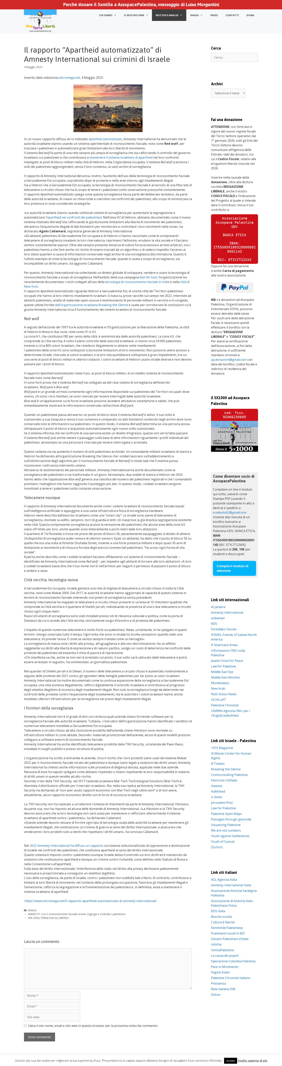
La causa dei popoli (224, 955)
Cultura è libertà (222, 922)
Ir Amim (216, 797)
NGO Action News (224, 694)
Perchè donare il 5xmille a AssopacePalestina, (141, 4)
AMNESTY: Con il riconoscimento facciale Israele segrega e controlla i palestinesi (76, 914)
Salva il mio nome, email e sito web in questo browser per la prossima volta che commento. (93, 1026)
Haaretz (217, 786)
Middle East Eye (222, 672)
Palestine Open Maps (226, 814)
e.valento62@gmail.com (230, 512)
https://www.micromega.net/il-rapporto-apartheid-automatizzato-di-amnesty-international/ (91, 901)
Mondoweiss (220, 683)
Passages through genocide (231, 819)
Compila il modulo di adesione (232, 568)
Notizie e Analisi (167, 15)
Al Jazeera (218, 607)
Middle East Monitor (225, 677)
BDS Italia (218, 911)
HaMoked (218, 791)
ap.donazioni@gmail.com (229, 360)
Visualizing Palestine (226, 825)
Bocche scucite (221, 917)
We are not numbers (226, 830)
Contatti (232, 15)
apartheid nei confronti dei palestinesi (74, 217)
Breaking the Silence (226, 769)
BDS (214, 624)
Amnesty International (227, 612)
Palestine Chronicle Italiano (230, 978)
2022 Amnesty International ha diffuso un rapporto (66, 845)
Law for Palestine (223, 666)
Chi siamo (105, 15)
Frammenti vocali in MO (228, 933)
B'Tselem (217, 763)
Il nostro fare (134, 15)
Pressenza (218, 983)
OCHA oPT (218, 700)
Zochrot (217, 847)
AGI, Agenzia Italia (224, 879)
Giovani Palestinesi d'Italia (229, 939)
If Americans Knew (224, 645)
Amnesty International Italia (231, 885)
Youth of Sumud (222, 841)
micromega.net (69, 77)
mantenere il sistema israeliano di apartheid (121, 157)
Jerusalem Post (222, 802)
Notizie (32, 910)
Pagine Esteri (220, 972)
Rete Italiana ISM (223, 989)
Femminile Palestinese (227, 928)
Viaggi (194, 15)
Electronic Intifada (224, 780)
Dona (250, 15)
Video (214, 15)
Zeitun (215, 994)
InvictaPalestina (222, 950)
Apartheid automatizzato (105, 139)
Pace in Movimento (224, 967)
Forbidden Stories (224, 629)
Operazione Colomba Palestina (233, 961)
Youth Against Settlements (230, 836)
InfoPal (216, 944)
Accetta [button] (230, 1060)
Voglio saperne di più (252, 1060)
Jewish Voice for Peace (227, 661)
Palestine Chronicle (225, 705)
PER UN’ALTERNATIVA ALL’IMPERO (48, 918)
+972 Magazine (222, 748)
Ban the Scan (148, 277)
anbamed (217, 618)
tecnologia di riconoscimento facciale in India (137, 282)
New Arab (218, 688)
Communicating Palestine (229, 775)
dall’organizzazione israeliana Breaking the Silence (91, 305)
